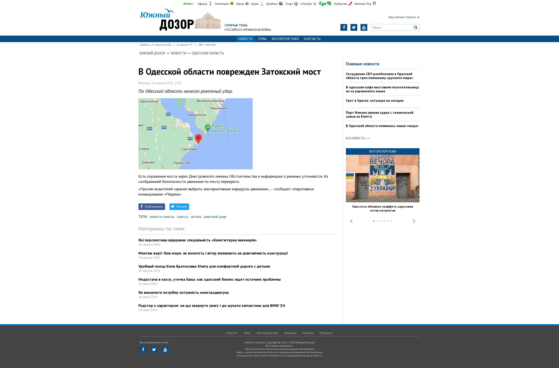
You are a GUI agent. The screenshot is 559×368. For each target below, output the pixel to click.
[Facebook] (343, 27)
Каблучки (341, 4)
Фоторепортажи (285, 39)
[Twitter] (353, 27)
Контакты (312, 39)
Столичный (222, 4)
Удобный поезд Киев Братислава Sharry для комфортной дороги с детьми (204, 266)
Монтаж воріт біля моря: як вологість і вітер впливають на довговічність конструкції (213, 253)
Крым (255, 4)
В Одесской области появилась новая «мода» (382, 126)
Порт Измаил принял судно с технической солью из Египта (379, 114)
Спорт (289, 4)
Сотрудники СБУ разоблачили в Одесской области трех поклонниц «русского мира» (379, 76)
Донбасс (272, 4)
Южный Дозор (152, 53)
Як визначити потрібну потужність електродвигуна (183, 292)
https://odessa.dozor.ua (180, 20)
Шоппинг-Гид (362, 4)
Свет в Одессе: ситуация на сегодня (375, 100)
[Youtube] (364, 27)
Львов (240, 4)
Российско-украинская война (248, 30)
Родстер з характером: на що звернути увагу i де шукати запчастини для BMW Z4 (211, 305)
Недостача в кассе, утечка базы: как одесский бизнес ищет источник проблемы (209, 279)
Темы (262, 39)
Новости (178, 53)
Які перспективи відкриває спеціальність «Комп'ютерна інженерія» (197, 239)
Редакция (326, 333)
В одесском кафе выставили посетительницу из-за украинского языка (382, 89)
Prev (351, 221)
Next (414, 221)
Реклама (308, 333)
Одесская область (208, 53)
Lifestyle (306, 4)
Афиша (202, 4)
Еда (325, 3)
